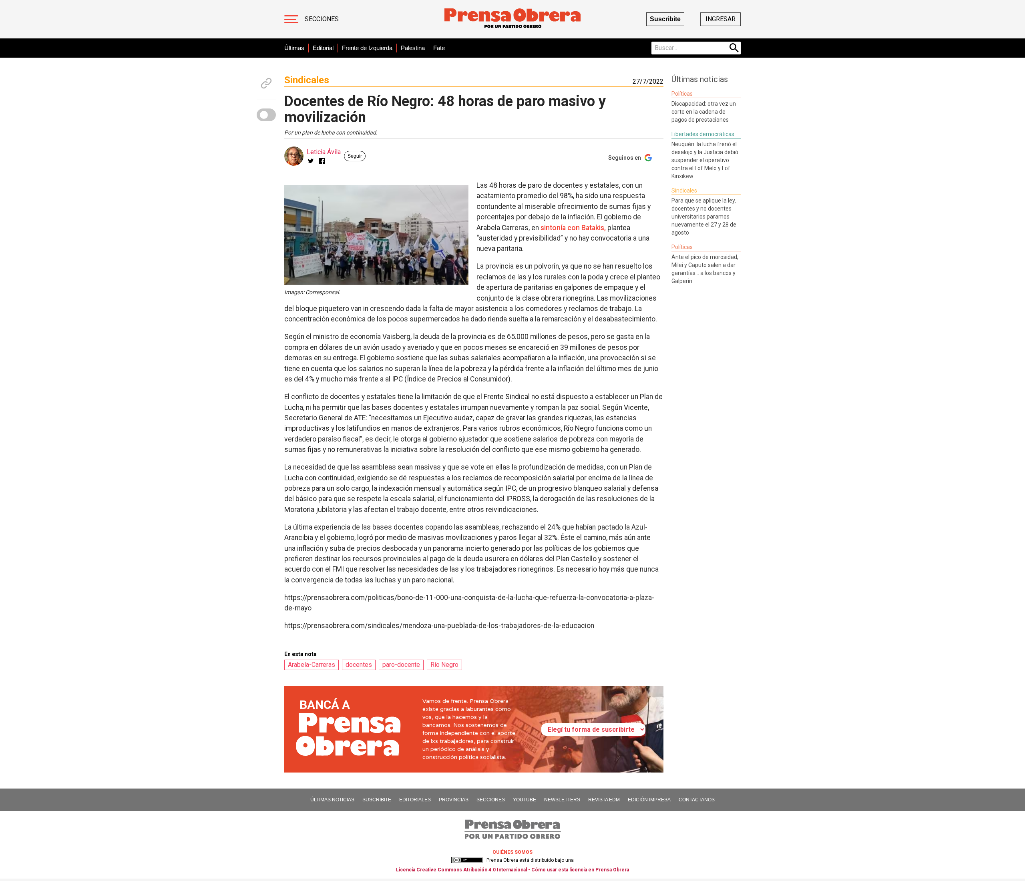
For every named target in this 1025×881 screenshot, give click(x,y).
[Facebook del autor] (322, 161)
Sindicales (306, 80)
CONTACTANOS (697, 800)
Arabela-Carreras (311, 664)
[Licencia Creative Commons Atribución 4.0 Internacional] (467, 860)
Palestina (413, 47)
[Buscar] (734, 48)
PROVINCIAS (453, 800)
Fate (439, 47)
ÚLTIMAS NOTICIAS (332, 800)
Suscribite (665, 19)
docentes (359, 664)
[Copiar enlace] (266, 83)
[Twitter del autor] (311, 161)
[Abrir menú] (291, 19)
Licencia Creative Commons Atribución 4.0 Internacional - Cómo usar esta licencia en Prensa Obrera (512, 870)
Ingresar (720, 19)
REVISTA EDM (604, 800)
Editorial (323, 47)
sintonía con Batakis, (573, 228)
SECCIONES (490, 800)
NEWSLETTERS (562, 800)
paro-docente (401, 664)
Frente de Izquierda (367, 47)
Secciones (322, 19)
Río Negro (444, 664)
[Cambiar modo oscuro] (266, 114)
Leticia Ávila (324, 152)
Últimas (294, 47)
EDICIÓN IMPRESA (649, 800)
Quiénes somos (512, 852)
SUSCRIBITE (376, 800)
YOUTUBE (524, 800)
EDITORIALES (415, 800)
